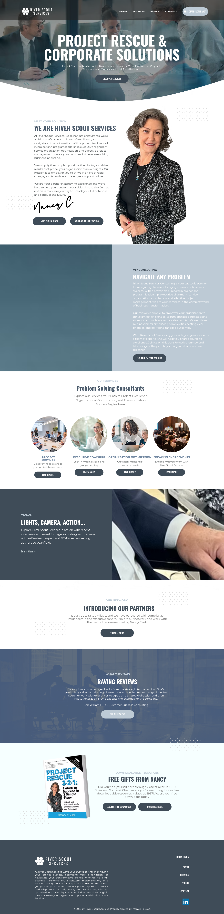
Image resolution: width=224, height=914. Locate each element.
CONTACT (185, 891)
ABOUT (186, 866)
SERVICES (184, 875)
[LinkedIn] (186, 902)
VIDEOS (185, 883)
